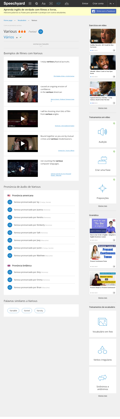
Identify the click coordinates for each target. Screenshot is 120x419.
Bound (43, 136)
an (48, 86)
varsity (40, 310)
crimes (44, 139)
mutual (70, 136)
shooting (51, 111)
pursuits (65, 61)
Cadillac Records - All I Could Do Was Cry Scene (101, 46)
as (56, 136)
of (66, 86)
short (58, 111)
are (62, 136)
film (68, 111)
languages (54, 163)
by (66, 136)
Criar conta (98, 3)
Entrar (85, 3)
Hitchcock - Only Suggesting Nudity (64, 126)
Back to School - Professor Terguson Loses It (62, 100)
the (44, 92)
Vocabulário (22, 20)
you (59, 136)
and (48, 139)
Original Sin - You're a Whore (66, 150)
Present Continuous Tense (98, 261)
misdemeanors (65, 139)
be (46, 111)
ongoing (53, 86)
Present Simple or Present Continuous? (102, 287)
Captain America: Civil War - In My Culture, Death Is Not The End (101, 99)
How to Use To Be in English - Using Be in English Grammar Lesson (103, 236)
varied (27, 310)
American (58, 92)
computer (45, 163)
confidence (45, 89)
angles (56, 114)
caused (44, 86)
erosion (61, 86)
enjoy (43, 61)
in (41, 92)
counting (48, 161)
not (42, 161)
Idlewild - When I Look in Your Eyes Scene (101, 72)
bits (62, 111)
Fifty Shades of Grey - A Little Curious (64, 76)
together (51, 136)
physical (57, 61)
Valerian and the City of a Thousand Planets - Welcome (61, 174)
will (42, 111)
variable (13, 310)
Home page (8, 20)
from (43, 114)
